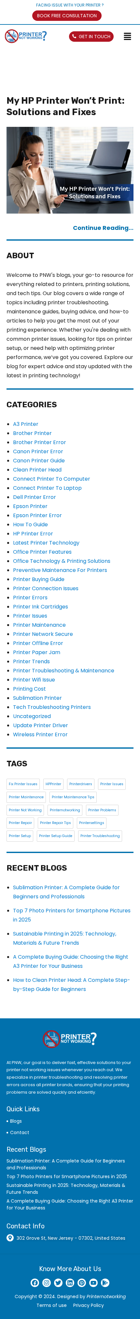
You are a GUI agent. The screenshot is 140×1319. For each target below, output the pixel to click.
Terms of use (51, 1305)
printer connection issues (45, 588)
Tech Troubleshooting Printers (52, 707)
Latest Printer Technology (46, 543)
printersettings (91, 822)
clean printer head (37, 469)
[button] (130, 37)
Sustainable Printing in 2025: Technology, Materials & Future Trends (66, 1188)
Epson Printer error (37, 515)
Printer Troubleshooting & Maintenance (63, 670)
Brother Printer (32, 433)
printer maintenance (26, 797)
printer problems (102, 810)
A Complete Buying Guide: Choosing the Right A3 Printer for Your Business (70, 1204)
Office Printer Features (42, 552)
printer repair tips (55, 822)
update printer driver (40, 725)
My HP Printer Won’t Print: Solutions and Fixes (66, 106)
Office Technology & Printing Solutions (61, 561)
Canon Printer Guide (39, 460)
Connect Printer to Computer (51, 479)
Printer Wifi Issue (34, 679)
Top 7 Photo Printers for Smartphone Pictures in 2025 (67, 1176)
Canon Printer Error (38, 451)
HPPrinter (53, 784)
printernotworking (65, 810)
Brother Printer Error (39, 442)
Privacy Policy (88, 1305)
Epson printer (30, 506)
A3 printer (25, 424)
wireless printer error (40, 734)
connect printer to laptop (47, 488)
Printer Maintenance (39, 625)
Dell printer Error (34, 497)
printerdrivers (80, 784)
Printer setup (20, 835)
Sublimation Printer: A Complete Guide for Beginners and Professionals (66, 1164)
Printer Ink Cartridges (40, 606)
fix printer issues (23, 784)
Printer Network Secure (43, 634)
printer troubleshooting (100, 835)
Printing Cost (29, 689)
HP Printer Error (33, 533)
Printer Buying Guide (38, 579)
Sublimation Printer (37, 698)
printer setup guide (55, 835)
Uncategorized (32, 716)
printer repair (20, 822)
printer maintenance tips (73, 797)
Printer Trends (31, 661)
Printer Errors (30, 597)
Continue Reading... (103, 228)
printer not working (25, 810)
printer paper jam (36, 652)
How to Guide (30, 524)
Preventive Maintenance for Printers (60, 570)
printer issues (30, 616)
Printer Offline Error (38, 643)
